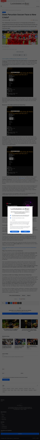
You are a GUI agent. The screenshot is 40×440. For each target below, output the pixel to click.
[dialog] (20, 220)
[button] (20, 220)
